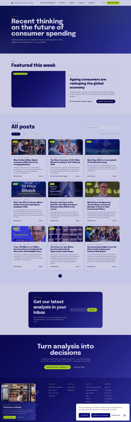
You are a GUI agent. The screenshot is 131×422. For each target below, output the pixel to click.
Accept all (84, 415)
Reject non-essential (100, 415)
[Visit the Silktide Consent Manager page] (124, 415)
